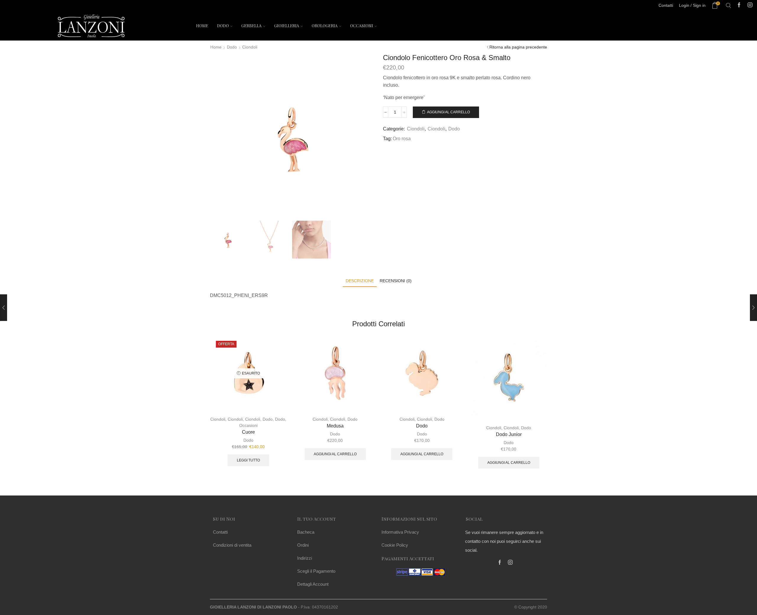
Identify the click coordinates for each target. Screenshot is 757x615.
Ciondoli (249, 47)
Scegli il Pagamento (316, 571)
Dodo (223, 25)
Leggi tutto (248, 460)
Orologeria (325, 25)
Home (202, 25)
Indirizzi (304, 558)
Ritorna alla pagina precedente (518, 47)
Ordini (303, 545)
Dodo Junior (509, 434)
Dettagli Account (313, 584)
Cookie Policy (394, 545)
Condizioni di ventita (232, 545)
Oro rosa (402, 138)
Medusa (335, 425)
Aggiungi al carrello (448, 112)
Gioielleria (286, 25)
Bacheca (305, 532)
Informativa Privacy (400, 532)
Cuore (248, 432)
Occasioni (361, 25)
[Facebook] (739, 5)
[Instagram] (750, 5)
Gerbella (251, 25)
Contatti (220, 532)
